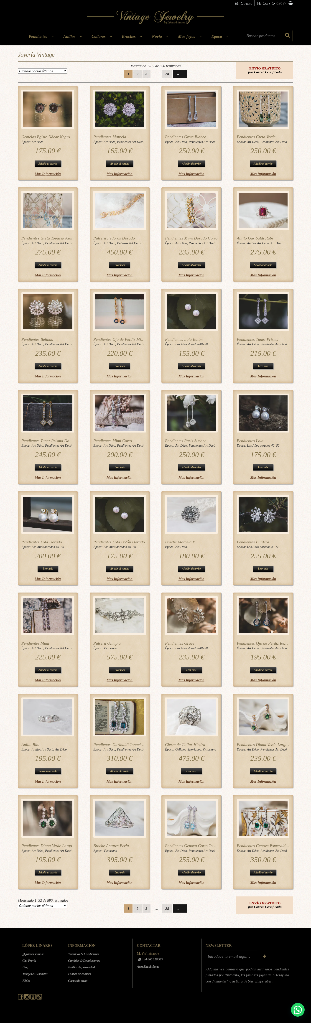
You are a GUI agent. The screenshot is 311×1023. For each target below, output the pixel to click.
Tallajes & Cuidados (34, 974)
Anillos (69, 36)
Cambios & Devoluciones (84, 960)
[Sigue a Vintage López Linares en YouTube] (33, 998)
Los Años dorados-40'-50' (191, 344)
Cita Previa (29, 960)
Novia (157, 36)
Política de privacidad (81, 967)
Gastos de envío (77, 980)
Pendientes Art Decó (130, 142)
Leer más (120, 265)
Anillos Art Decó (258, 243)
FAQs (26, 980)
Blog (25, 967)
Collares (99, 36)
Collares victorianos (188, 749)
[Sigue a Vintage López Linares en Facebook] (21, 998)
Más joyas (186, 36)
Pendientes (38, 36)
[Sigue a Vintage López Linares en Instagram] (27, 998)
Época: (26, 142)
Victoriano (110, 648)
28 (167, 74)
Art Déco (37, 142)
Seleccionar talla (263, 265)
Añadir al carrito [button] (47, 163)
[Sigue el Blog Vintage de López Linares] (39, 998)
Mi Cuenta (243, 3)
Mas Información (48, 174)
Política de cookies (79, 974)
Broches (129, 36)
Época (216, 36)
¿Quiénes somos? (33, 954)
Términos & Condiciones (83, 954)
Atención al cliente (148, 966)
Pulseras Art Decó (128, 243)
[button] (298, 1010)
